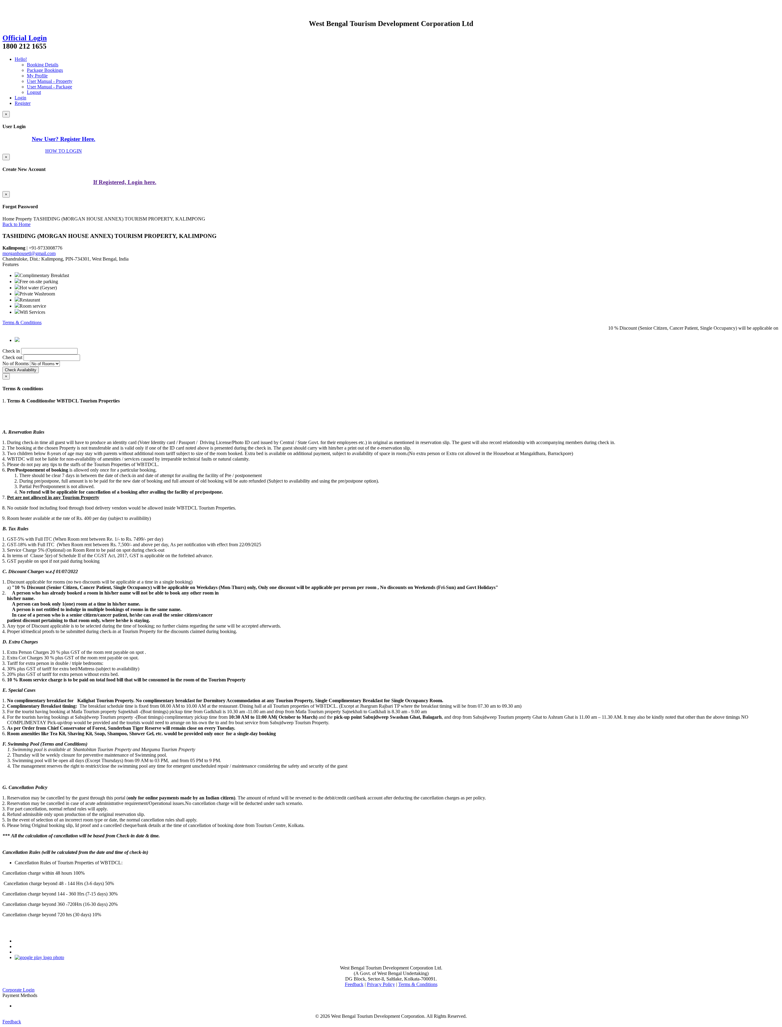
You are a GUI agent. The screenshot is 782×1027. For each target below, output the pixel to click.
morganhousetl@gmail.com (29, 253)
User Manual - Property (49, 81)
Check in (11, 351)
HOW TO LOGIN (63, 151)
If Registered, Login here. (124, 182)
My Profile (37, 75)
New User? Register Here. (63, 139)
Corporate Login (18, 989)
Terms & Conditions (22, 322)
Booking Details (42, 64)
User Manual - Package (49, 86)
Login (20, 97)
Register (23, 103)
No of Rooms (15, 363)
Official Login (24, 38)
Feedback (354, 984)
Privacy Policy (381, 984)
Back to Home (16, 224)
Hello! (21, 59)
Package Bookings (45, 70)
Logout (34, 92)
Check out (12, 357)
